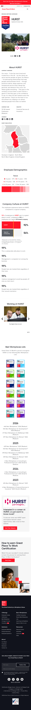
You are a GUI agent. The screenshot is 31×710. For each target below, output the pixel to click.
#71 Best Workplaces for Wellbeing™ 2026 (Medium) (15, 433)
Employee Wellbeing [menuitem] (6, 629)
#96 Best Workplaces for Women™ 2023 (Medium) (15, 484)
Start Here (8, 560)
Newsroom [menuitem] (4, 645)
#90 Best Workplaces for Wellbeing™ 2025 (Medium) (15, 453)
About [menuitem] (4, 639)
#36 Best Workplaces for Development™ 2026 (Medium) (15, 429)
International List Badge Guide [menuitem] (11, 690)
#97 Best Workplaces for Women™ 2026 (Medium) (15, 437)
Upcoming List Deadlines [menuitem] (22, 621)
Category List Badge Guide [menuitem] (16, 689)
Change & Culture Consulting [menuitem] (6, 622)
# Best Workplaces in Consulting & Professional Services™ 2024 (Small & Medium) (15, 473)
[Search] (21, 6)
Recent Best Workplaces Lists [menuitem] (22, 618)
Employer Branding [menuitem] (6, 631)
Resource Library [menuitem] (20, 629)
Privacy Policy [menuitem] (24, 690)
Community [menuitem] (20, 633)
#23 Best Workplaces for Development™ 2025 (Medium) (15, 449)
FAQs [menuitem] (17, 635)
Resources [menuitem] (19, 627)
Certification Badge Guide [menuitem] (8, 687)
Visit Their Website (10, 528)
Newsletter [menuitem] (18, 631)
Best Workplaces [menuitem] (5, 619)
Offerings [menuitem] (4, 612)
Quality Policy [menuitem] (16, 692)
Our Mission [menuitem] (4, 641)
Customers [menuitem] (4, 643)
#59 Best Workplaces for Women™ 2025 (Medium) (15, 457)
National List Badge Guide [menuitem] (22, 687)
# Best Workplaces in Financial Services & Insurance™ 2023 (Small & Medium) (15, 488)
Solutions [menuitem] (4, 627)
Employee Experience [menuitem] (6, 633)
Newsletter (27, 6)
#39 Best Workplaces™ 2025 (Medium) (15, 446)
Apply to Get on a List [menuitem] (21, 623)
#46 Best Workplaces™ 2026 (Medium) (15, 426)
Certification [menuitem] (4, 617)
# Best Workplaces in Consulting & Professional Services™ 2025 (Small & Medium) (15, 462)
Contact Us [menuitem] (4, 647)
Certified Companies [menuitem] (21, 615)
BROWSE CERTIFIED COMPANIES (9, 14)
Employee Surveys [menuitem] (6, 615)
